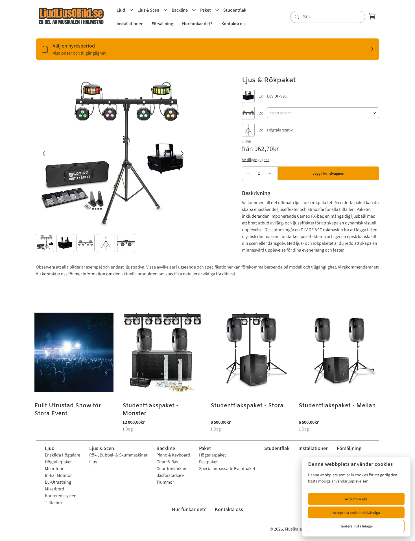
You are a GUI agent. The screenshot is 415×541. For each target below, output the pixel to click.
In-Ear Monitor (58, 475)
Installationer (313, 448)
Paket (205, 448)
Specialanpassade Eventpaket (227, 468)
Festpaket (208, 462)
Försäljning (349, 448)
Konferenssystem (61, 496)
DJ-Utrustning (58, 482)
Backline (165, 448)
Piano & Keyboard (173, 455)
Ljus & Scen (101, 448)
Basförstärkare (170, 475)
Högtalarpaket (58, 462)
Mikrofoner (55, 468)
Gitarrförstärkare (171, 468)
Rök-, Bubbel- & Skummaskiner (118, 455)
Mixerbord (54, 489)
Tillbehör (53, 502)
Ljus (93, 462)
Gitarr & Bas (167, 462)
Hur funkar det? (189, 509)
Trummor (165, 482)
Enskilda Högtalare (62, 455)
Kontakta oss (229, 509)
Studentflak (276, 448)
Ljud (49, 448)
